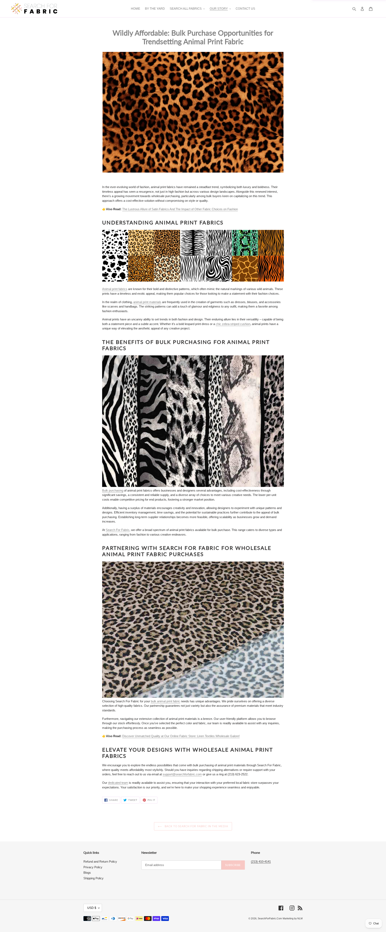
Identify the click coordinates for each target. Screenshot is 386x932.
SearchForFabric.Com (270, 918)
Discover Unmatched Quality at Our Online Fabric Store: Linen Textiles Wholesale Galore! (181, 736)
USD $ (91, 907)
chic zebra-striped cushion (233, 324)
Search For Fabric (117, 530)
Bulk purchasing (112, 490)
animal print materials (147, 302)
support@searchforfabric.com (182, 774)
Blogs (87, 872)
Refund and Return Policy (100, 861)
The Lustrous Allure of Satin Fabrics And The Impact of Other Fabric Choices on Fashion (180, 209)
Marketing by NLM (293, 918)
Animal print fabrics (114, 289)
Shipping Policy (93, 878)
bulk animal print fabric (165, 701)
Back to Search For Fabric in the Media (196, 826)
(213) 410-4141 (261, 861)
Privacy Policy (92, 867)
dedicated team (118, 782)
